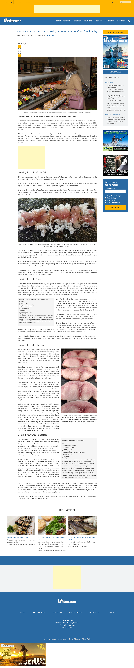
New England (111, 198)
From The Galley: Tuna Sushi (17, 537)
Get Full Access (116, 32)
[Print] (53, 35)
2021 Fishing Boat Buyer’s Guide (116, 110)
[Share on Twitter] (50, 35)
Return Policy (94, 613)
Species (77, 21)
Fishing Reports (63, 21)
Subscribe (58, 613)
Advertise (27, 2)
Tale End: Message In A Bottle (115, 103)
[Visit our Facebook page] (3, 2)
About (19, 2)
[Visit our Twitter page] (6, 2)
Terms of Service (74, 639)
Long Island (111, 200)
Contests (109, 21)
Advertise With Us (39, 613)
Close (2, 667)
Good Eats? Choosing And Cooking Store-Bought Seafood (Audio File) (116, 96)
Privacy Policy (86, 639)
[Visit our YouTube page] (11, 2)
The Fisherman (12, 21)
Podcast (121, 21)
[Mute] (19, 55)
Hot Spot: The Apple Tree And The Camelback (115, 122)
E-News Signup (37, 2)
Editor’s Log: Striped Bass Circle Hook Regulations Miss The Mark (116, 118)
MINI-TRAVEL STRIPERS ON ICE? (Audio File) (115, 86)
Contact (46, 2)
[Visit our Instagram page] (8, 2)
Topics (99, 21)
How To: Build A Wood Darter (115, 101)
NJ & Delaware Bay (113, 202)
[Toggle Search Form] (129, 21)
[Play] (19, 46)
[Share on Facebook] (47, 35)
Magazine (88, 21)
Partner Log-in (75, 613)
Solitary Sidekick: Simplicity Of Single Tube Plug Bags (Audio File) (115, 91)
